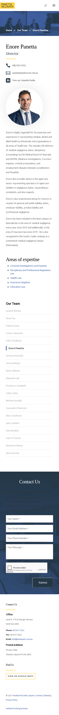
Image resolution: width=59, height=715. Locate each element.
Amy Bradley (12, 430)
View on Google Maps (20, 676)
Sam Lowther (12, 423)
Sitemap (47, 695)
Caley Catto (12, 393)
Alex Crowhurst (14, 415)
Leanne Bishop (13, 310)
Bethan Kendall (14, 400)
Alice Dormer (12, 453)
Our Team (13, 303)
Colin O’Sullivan (14, 340)
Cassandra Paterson (16, 408)
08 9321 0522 (18, 630)
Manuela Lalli (12, 378)
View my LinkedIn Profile (23, 80)
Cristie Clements (14, 333)
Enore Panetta (16, 348)
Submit (43, 582)
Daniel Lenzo (12, 325)
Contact (39, 695)
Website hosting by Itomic (17, 708)
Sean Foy (10, 318)
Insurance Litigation (20, 282)
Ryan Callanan (13, 370)
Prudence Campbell (16, 385)
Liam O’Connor (13, 438)
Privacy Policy (11, 700)
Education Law (17, 287)
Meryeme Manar (14, 445)
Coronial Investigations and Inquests (28, 266)
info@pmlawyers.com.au (22, 639)
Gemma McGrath (14, 355)
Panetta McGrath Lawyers (24, 695)
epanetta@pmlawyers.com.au (25, 73)
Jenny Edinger (13, 363)
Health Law (15, 278)
